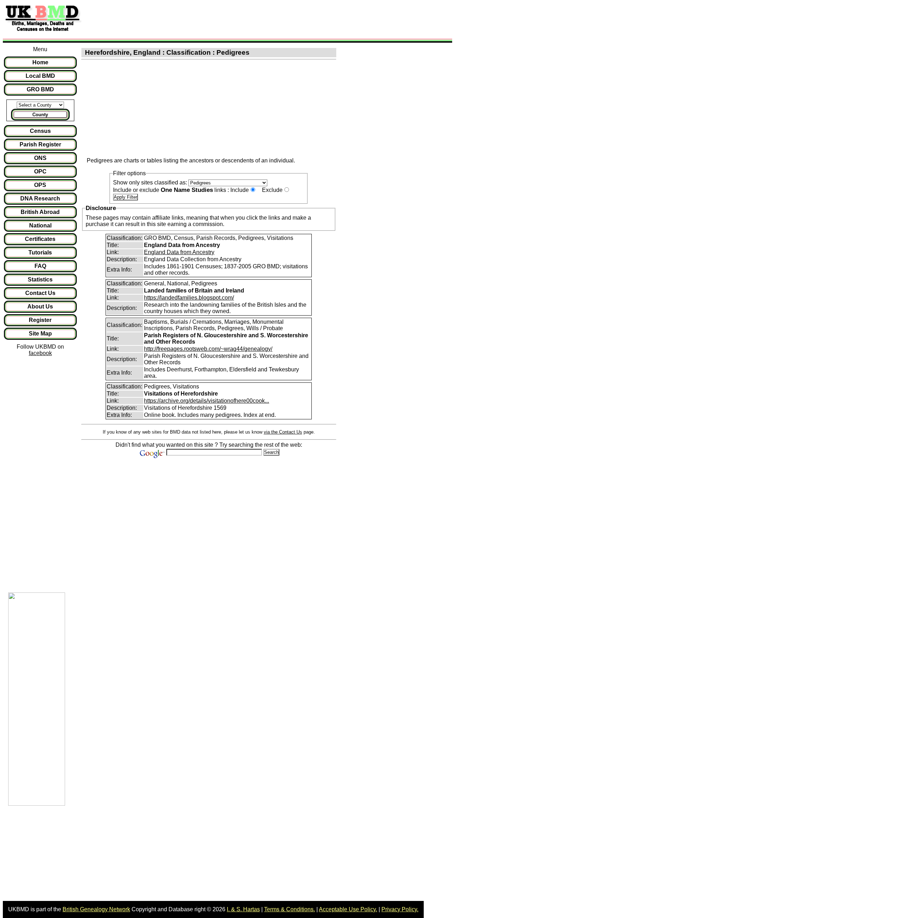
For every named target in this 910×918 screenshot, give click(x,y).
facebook (40, 353)
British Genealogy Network (96, 909)
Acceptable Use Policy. (348, 909)
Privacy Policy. (399, 909)
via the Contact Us (283, 432)
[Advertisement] (214, 19)
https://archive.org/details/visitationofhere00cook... (206, 401)
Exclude (272, 190)
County (40, 114)
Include (239, 190)
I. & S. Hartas (243, 909)
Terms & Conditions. (289, 909)
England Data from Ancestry (179, 252)
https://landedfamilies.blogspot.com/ (189, 298)
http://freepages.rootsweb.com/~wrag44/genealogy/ (208, 349)
